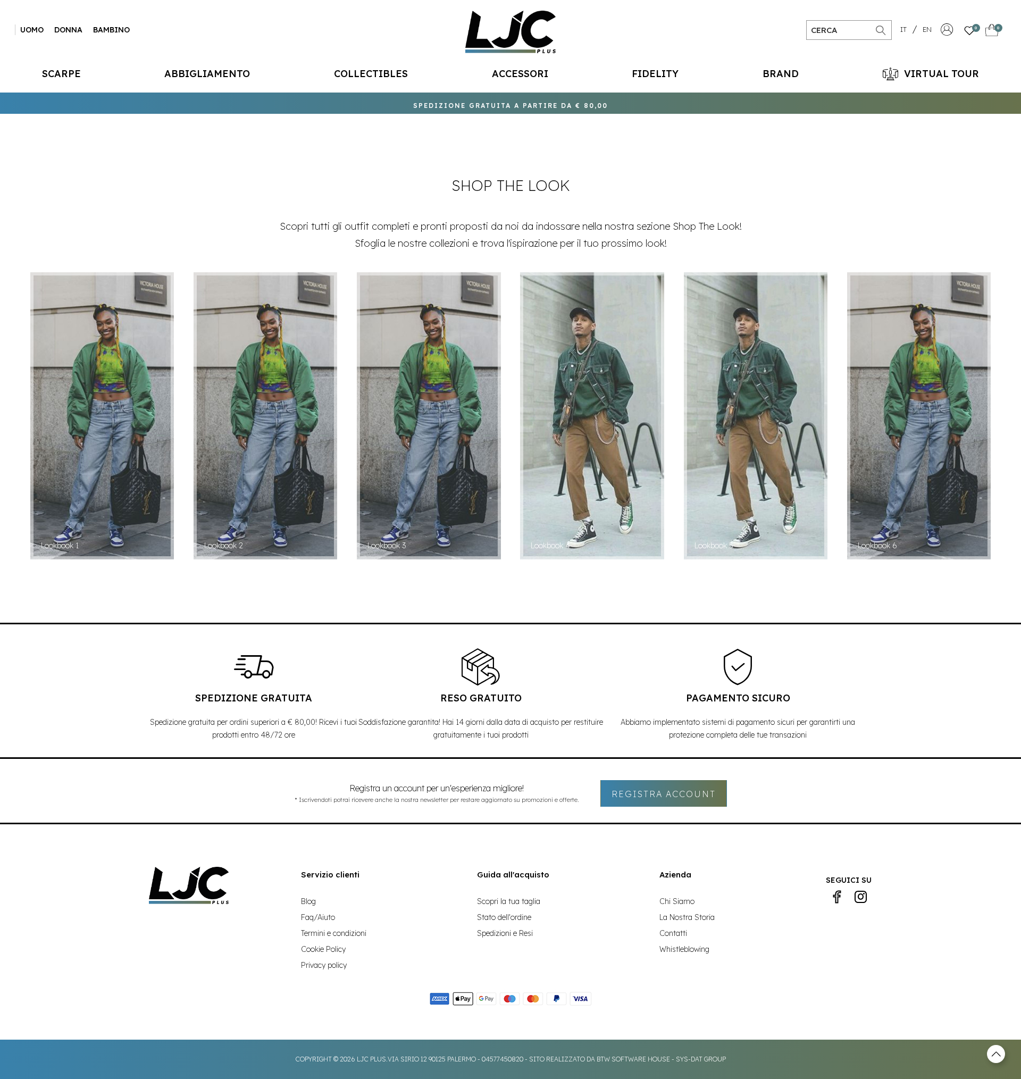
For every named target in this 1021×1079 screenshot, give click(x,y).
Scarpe (61, 74)
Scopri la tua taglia (508, 901)
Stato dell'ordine (504, 917)
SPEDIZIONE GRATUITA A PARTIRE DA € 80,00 (510, 103)
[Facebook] (837, 897)
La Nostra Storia (687, 917)
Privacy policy (324, 965)
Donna (68, 30)
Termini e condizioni (333, 933)
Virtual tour (941, 74)
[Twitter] (860, 897)
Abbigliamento (207, 74)
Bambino (111, 30)
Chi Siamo (676, 901)
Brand (781, 74)
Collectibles (371, 74)
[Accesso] (947, 32)
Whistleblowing (684, 949)
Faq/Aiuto (318, 917)
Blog (308, 901)
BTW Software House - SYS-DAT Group (661, 1059)
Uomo (32, 30)
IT (903, 29)
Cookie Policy (323, 949)
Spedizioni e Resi (505, 933)
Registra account (664, 794)
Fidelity (655, 74)
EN (927, 29)
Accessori (520, 74)
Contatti (673, 933)
